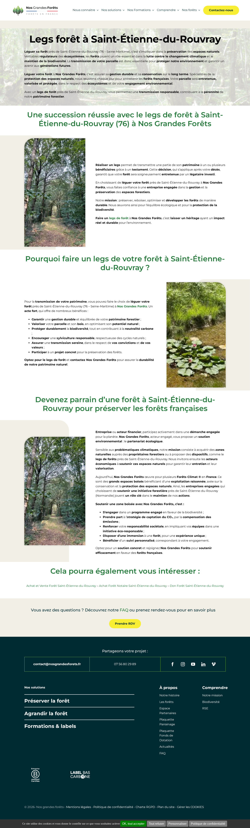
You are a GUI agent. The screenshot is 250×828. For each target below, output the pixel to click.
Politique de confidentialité (113, 807)
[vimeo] (213, 664)
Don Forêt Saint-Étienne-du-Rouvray (197, 586)
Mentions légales (78, 807)
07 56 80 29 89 (125, 664)
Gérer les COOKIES (190, 807)
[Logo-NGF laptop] (34, 6)
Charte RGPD (145, 807)
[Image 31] (80, 772)
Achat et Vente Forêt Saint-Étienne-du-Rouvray (61, 586)
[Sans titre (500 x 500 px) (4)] (35, 766)
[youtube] (193, 664)
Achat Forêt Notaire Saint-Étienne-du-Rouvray (133, 586)
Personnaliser (177, 823)
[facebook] (172, 664)
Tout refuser (156, 823)
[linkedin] (203, 664)
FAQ (124, 610)
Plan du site (166, 807)
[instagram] (183, 664)
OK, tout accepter (133, 823)
